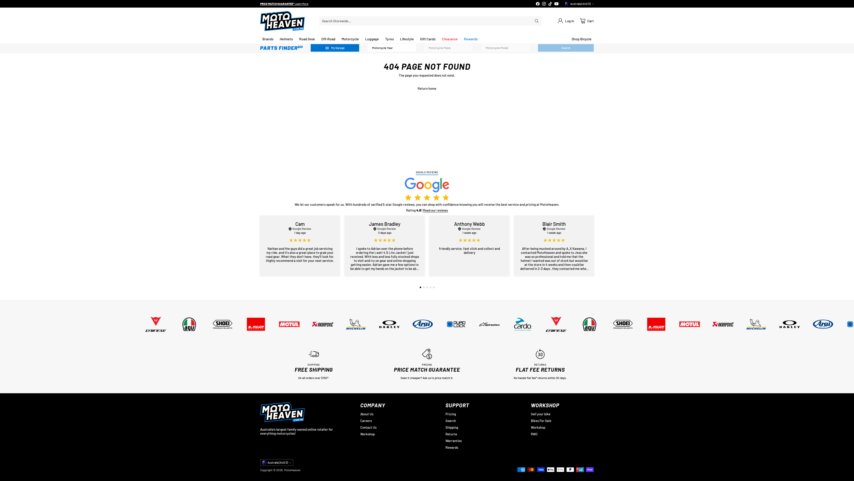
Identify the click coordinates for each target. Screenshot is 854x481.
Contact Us (368, 427)
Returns (451, 434)
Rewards (451, 447)
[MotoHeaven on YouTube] (556, 4)
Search (450, 421)
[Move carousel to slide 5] (434, 287)
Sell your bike (540, 414)
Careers (366, 421)
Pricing (450, 414)
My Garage (337, 48)
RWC (534, 434)
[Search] (537, 21)
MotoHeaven (292, 470)
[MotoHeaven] (282, 21)
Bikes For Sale (541, 421)
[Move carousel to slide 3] (427, 287)
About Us (366, 414)
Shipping (451, 427)
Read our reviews (435, 210)
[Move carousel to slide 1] (420, 287)
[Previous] (260, 246)
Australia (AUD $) (580, 3)
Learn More (304, 4)
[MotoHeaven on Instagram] (544, 4)
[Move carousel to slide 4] (430, 287)
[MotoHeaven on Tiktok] (550, 4)
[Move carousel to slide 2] (424, 287)
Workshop (367, 434)
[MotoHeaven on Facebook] (538, 4)
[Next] (594, 246)
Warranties (453, 441)
